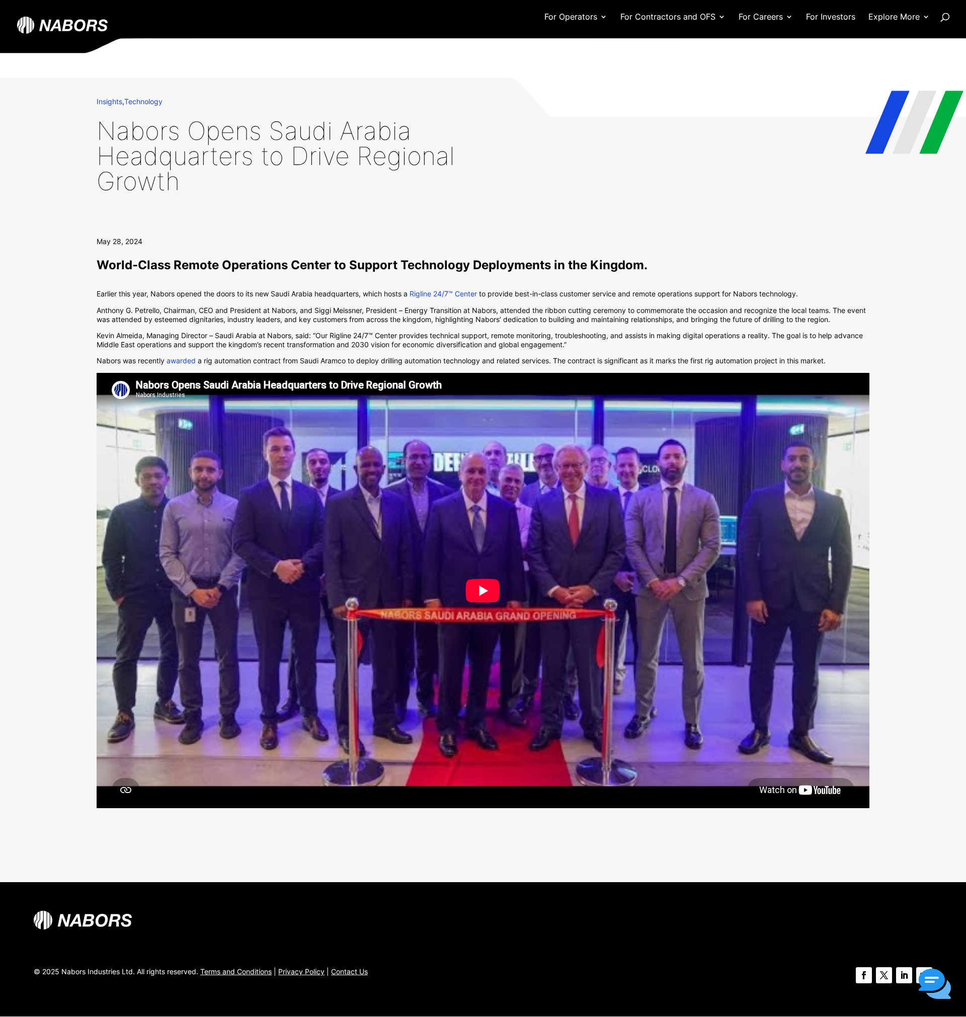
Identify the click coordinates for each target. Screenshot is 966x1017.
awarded (181, 360)
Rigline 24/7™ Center (444, 293)
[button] (935, 985)
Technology (143, 101)
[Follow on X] (884, 975)
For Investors (830, 17)
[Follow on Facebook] (864, 975)
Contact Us (349, 971)
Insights (109, 101)
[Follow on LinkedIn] (904, 975)
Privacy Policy (301, 971)
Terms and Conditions (236, 971)
